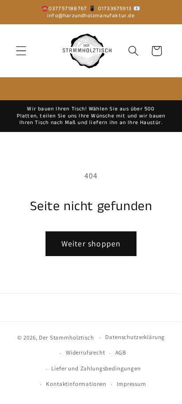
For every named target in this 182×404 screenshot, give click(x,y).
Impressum (131, 384)
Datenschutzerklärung (135, 337)
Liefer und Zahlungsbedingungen (95, 368)
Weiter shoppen (91, 243)
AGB (121, 352)
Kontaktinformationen (76, 384)
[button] (21, 51)
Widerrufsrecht (85, 352)
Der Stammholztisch (66, 337)
